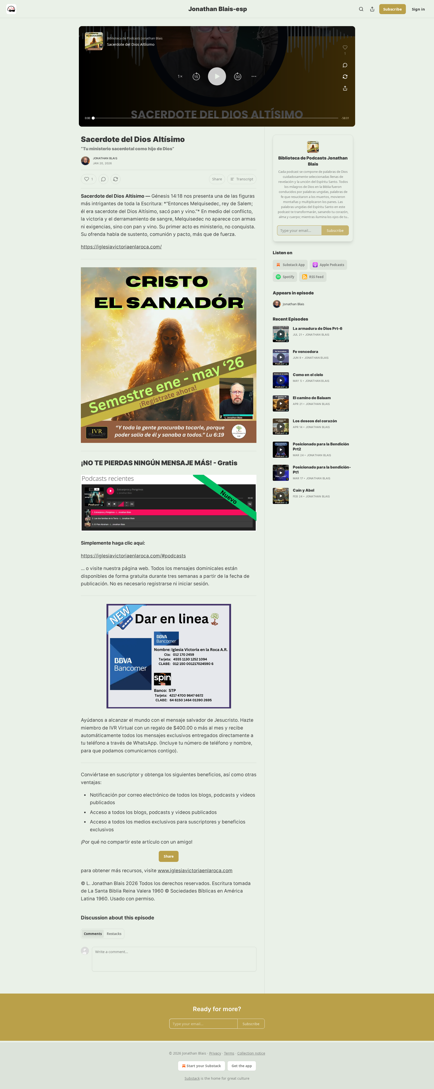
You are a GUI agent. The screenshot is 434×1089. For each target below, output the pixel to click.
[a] (281, 334)
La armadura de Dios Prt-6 (317, 328)
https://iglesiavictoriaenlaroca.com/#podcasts (133, 556)
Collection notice (251, 1053)
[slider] (215, 118)
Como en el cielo (308, 374)
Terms (229, 1053)
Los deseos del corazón (315, 421)
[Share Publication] (372, 9)
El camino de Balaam (312, 397)
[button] (180, 76)
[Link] (74, 463)
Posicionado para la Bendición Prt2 (321, 446)
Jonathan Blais (105, 158)
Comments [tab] (93, 933)
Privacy (215, 1053)
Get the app (242, 1065)
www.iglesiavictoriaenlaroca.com (195, 870)
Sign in (418, 9)
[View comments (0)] (345, 65)
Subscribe (392, 9)
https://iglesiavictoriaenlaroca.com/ (121, 247)
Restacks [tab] (114, 933)
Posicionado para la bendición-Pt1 (322, 470)
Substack (192, 1078)
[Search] (361, 9)
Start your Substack (204, 1065)
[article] (313, 334)
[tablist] (102, 934)
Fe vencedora (305, 351)
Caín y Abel (303, 490)
